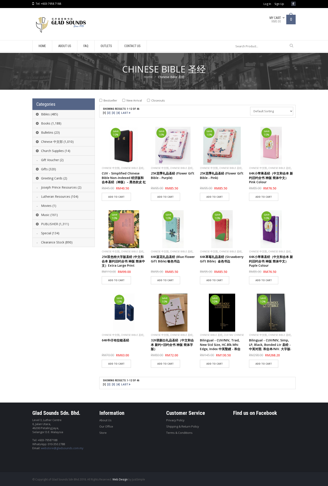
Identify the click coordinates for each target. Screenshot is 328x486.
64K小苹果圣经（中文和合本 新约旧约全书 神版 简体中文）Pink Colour (271, 177)
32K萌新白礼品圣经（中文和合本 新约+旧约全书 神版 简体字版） (172, 344)
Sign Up (279, 4)
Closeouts (158, 100)
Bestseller (110, 100)
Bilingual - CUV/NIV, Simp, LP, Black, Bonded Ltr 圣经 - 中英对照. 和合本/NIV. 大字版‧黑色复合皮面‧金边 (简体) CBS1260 (270, 349)
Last (125, 112)
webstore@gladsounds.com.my (62, 448)
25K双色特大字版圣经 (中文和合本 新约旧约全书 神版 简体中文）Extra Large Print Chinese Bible (123, 263)
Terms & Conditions (179, 433)
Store (103, 433)
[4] (118, 112)
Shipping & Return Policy (182, 426)
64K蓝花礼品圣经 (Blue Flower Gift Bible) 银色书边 (173, 259)
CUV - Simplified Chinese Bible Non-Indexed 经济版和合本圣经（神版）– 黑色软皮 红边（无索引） (124, 180)
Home (148, 77)
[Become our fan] (293, 4)
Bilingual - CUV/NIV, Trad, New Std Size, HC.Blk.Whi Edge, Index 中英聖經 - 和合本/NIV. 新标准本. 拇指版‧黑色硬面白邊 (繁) (221, 349)
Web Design (120, 479)
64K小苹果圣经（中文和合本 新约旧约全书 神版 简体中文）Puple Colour (271, 261)
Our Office (106, 426)
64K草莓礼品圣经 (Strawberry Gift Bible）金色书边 (222, 259)
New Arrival (134, 100)
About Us (105, 420)
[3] (113, 112)
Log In (267, 4)
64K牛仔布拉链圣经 (115, 340)
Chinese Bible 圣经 (132, 168)
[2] (108, 112)
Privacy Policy (175, 420)
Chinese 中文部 (111, 168)
